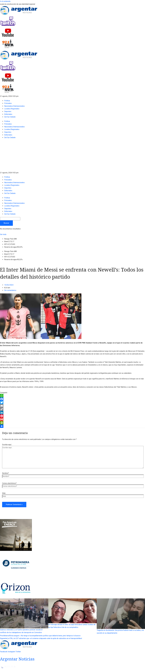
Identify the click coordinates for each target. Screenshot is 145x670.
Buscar (6, 223)
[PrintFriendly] (72, 422)
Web (4, 493)
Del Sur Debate (9, 117)
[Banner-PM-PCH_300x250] (16, 578)
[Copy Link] (72, 409)
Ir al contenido (5, 1)
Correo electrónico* (9, 483)
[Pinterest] (72, 416)
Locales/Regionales (11, 109)
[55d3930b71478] (16, 550)
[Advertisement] (72, 155)
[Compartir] (72, 426)
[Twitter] (72, 402)
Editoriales (8, 114)
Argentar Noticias (17, 659)
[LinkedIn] (72, 412)
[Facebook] (72, 399)
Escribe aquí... (7, 445)
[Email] (72, 405)
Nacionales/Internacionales (14, 106)
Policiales (8, 103)
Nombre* (5, 473)
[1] (16, 597)
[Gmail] (72, 419)
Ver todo (3, 234)
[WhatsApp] (72, 395)
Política (7, 101)
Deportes (7, 111)
